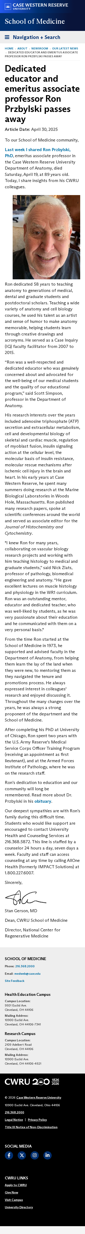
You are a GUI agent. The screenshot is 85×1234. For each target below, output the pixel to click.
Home (9, 48)
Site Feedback (14, 981)
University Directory (19, 1207)
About (22, 48)
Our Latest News (65, 48)
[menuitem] (19, 1185)
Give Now (11, 1192)
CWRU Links (16, 1178)
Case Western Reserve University (38, 1097)
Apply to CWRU (16, 1185)
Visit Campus (14, 1200)
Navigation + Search (31, 37)
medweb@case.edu (27, 974)
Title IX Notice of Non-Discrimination (31, 1127)
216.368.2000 (25, 966)
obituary (42, 801)
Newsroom (39, 48)
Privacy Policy (37, 1120)
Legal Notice (14, 1120)
